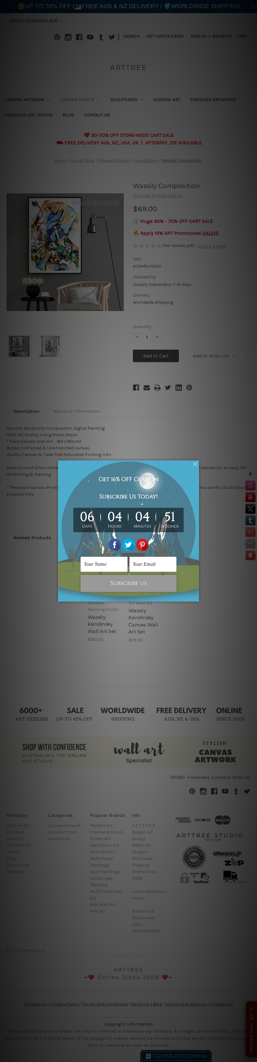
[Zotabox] (195, 596)
